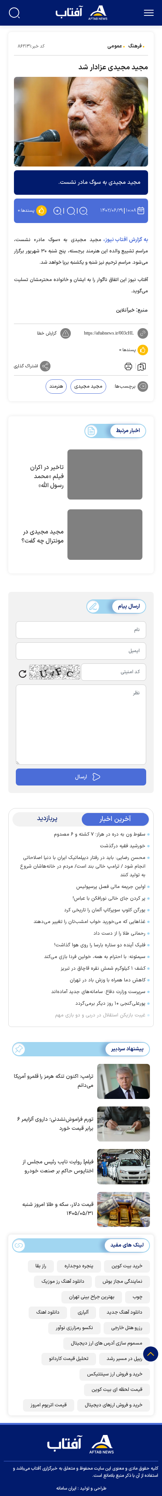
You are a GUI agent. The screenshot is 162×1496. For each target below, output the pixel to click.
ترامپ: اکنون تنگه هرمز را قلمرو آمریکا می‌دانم (53, 1081)
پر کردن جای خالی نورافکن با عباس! (109, 898)
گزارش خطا (47, 333)
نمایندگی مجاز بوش (122, 1281)
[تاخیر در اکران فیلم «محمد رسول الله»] (104, 475)
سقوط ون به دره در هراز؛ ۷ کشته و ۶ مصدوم (99, 834)
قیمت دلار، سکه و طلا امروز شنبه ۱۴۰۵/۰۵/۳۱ (57, 1209)
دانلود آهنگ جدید (124, 1312)
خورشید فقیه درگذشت (122, 846)
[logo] (82, 11)
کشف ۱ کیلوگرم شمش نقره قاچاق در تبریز (103, 968)
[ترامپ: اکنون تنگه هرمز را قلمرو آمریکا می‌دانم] (121, 1081)
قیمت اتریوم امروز (49, 1405)
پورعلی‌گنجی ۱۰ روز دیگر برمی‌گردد (110, 1003)
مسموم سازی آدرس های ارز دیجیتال (106, 1343)
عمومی (114, 46)
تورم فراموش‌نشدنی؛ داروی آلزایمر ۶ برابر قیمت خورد (55, 1124)
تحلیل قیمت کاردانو (69, 1359)
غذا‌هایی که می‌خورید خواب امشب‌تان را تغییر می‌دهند (89, 922)
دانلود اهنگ (48, 1312)
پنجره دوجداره (78, 1266)
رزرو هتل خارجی (126, 1328)
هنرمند (56, 386)
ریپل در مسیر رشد (124, 1359)
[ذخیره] (141, 366)
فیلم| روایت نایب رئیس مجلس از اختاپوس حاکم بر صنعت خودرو (58, 1166)
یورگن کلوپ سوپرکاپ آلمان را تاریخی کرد (104, 910)
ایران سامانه (66, 1488)
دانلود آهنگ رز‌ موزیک (62, 1281)
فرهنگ (135, 46)
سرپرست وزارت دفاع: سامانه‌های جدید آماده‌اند (98, 992)
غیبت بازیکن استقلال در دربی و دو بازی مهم (100, 1015)
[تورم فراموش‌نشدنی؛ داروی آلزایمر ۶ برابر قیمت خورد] (121, 1123)
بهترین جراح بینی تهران (92, 1297)
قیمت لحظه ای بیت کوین (117, 1390)
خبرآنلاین (125, 310)
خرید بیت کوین (127, 1266)
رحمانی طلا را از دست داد (119, 933)
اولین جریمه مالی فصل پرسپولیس (110, 887)
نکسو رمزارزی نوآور (74, 1328)
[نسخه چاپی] (127, 366)
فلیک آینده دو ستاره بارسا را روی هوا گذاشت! (99, 945)
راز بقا (40, 1266)
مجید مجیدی (88, 386)
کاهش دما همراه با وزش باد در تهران (107, 980)
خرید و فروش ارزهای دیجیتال (113, 1405)
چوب (137, 1297)
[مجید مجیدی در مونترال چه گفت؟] (104, 535)
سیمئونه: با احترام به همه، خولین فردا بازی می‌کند (94, 957)
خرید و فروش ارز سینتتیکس (114, 1374)
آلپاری (83, 1312)
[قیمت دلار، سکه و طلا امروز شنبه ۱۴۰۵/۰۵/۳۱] (121, 1209)
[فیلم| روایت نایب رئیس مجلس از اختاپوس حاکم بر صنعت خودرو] (121, 1166)
